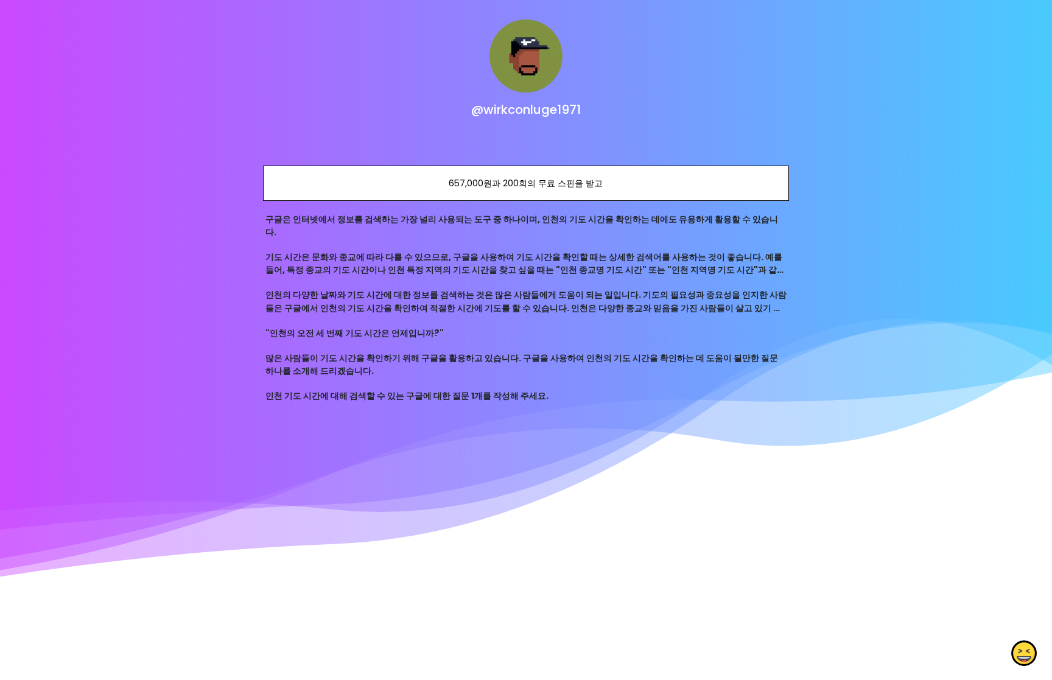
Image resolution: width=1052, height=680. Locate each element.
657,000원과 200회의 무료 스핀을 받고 (526, 183)
